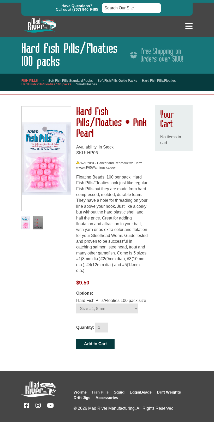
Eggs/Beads (141, 392)
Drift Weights (169, 392)
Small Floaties (86, 84)
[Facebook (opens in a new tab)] (26, 406)
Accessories (107, 397)
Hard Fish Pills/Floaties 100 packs (46, 84)
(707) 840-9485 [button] (85, 9)
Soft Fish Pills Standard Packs (70, 80)
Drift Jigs (82, 397)
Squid (119, 392)
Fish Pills (29, 80)
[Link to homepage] (40, 34)
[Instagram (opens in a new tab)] (38, 406)
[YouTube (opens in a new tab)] (50, 406)
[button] (189, 26)
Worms (80, 392)
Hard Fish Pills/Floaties (159, 80)
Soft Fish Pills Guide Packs (117, 80)
